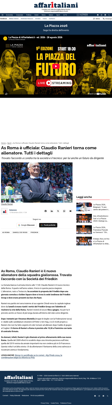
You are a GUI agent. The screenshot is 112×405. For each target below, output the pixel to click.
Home (3, 143)
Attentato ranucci (27, 18)
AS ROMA (6, 232)
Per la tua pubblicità (37, 395)
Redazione (13, 210)
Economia (9, 15)
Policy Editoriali (15, 395)
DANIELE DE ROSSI (20, 232)
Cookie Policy (55, 403)
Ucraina (37, 18)
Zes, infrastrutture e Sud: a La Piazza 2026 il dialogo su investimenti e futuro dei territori (101, 218)
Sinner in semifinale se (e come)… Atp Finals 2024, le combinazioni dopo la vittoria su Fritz (31, 356)
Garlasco (52, 18)
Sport (58, 15)
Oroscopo (108, 19)
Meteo (98, 19)
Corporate (19, 15)
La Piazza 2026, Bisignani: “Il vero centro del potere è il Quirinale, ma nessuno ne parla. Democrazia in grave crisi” (101, 207)
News (44, 15)
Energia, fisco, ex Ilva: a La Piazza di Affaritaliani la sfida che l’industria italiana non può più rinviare (101, 241)
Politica (28, 15)
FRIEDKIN (34, 232)
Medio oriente (13, 18)
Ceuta (45, 18)
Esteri (36, 15)
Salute (51, 15)
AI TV (65, 15)
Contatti (5, 395)
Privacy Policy (45, 403)
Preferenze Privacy (65, 403)
